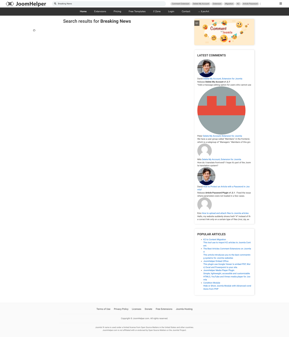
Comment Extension (180, 4)
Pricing (117, 11)
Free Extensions (164, 309)
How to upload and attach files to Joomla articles (225, 213)
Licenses (136, 309)
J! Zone (157, 11)
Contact (186, 11)
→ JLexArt (203, 11)
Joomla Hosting (184, 309)
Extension (217, 4)
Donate (148, 309)
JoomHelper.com (26, 4)
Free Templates (137, 11)
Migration (229, 4)
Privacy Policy (121, 309)
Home (83, 11)
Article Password (250, 4)
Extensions (100, 11)
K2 (238, 4)
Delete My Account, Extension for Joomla (222, 79)
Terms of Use (103, 309)
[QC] (224, 32)
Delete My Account (201, 4)
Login (171, 11)
